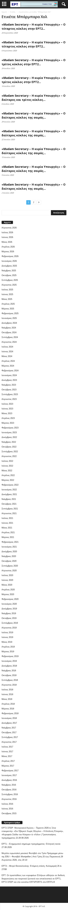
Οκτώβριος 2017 (9, 732)
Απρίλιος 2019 (8, 647)
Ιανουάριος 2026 (9, 261)
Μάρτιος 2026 (8, 251)
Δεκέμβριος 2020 (9, 551)
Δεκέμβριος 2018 (9, 666)
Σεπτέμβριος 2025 (10, 280)
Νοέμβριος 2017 (9, 728)
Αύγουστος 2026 (9, 228)
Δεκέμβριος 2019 (9, 608)
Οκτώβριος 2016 (9, 789)
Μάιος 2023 (7, 413)
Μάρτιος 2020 (8, 594)
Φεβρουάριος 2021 (10, 542)
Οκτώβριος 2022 (9, 447)
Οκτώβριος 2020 (9, 561)
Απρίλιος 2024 (8, 361)
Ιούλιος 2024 (7, 347)
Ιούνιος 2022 (7, 466)
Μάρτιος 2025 (8, 308)
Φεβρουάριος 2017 (10, 770)
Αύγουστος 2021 (9, 513)
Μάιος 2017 (7, 756)
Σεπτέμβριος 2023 (10, 394)
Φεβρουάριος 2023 (10, 428)
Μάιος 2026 (7, 242)
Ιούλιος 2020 (7, 575)
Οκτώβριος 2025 (9, 275)
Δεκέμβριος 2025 (9, 266)
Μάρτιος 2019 (8, 651)
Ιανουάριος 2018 (9, 718)
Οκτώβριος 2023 (9, 389)
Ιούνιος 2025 (7, 294)
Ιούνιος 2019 (7, 637)
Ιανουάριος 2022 (9, 489)
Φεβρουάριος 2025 (10, 313)
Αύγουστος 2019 (9, 628)
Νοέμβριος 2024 (9, 328)
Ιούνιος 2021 (7, 523)
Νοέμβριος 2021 (9, 499)
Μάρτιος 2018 (8, 708)
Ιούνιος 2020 (7, 580)
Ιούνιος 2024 (7, 351)
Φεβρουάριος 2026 (10, 256)
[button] (63, 4)
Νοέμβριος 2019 (9, 613)
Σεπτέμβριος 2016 (10, 794)
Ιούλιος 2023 (7, 404)
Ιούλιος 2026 (7, 232)
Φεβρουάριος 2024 (10, 370)
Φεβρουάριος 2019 (10, 656)
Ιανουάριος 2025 (9, 318)
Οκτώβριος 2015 (9, 813)
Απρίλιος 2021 (8, 532)
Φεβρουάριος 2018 (10, 713)
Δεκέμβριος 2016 (9, 780)
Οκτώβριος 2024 (9, 332)
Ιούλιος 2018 (7, 689)
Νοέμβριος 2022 (9, 442)
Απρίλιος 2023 (8, 418)
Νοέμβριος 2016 (9, 785)
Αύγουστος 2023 (9, 399)
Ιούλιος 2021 (7, 518)
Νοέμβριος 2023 (9, 385)
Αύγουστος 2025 (9, 285)
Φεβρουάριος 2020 (10, 599)
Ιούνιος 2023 (7, 408)
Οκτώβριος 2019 (9, 618)
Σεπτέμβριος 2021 (10, 508)
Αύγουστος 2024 (9, 342)
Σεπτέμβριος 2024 (10, 337)
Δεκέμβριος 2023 (9, 380)
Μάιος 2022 (7, 470)
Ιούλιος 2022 (7, 461)
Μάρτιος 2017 (8, 766)
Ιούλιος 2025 (7, 289)
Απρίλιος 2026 (8, 247)
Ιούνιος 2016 (7, 808)
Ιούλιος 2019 (7, 632)
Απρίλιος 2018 (8, 704)
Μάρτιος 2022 (8, 480)
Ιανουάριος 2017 (9, 775)
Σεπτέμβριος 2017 (10, 737)
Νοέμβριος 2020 (9, 556)
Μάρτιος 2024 (8, 366)
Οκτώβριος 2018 (9, 675)
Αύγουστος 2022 (9, 456)
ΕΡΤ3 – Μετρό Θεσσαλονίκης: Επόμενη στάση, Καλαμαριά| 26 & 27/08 (32, 867)
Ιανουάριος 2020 (9, 604)
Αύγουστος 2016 (9, 799)
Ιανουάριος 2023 (9, 432)
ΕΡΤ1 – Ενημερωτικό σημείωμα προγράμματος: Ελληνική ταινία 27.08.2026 (31, 845)
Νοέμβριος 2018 (9, 670)
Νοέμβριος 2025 (9, 270)
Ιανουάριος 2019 (9, 661)
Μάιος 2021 (7, 528)
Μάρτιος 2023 (8, 423)
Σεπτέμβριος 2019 (10, 623)
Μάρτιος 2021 (8, 537)
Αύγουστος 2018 (9, 685)
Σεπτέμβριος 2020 (10, 566)
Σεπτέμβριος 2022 (10, 451)
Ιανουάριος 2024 (9, 375)
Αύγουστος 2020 (9, 570)
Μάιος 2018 (7, 699)
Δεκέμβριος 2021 (9, 494)
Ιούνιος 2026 (7, 237)
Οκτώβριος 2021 (9, 504)
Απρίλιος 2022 (8, 475)
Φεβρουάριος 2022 (10, 485)
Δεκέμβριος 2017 (9, 723)
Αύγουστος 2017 (9, 742)
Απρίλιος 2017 (8, 761)
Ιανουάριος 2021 (9, 547)
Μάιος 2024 (7, 356)
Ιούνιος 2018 (7, 694)
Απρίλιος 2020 (8, 589)
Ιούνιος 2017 (7, 751)
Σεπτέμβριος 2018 (10, 680)
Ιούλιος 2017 (7, 747)
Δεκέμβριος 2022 (9, 437)
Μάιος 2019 (7, 642)
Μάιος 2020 (7, 585)
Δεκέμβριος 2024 (9, 323)
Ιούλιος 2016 (7, 804)
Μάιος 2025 (7, 299)
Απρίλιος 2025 (8, 304)
